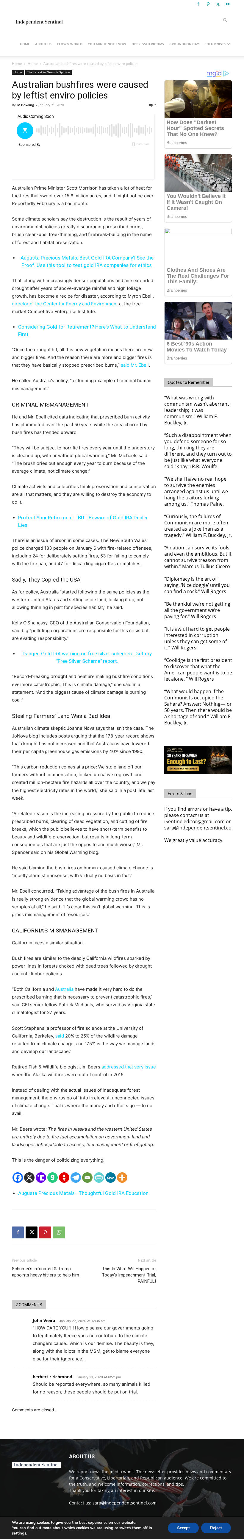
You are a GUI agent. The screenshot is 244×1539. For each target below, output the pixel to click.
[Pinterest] (208, 4)
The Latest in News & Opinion (48, 72)
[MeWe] (110, 1177)
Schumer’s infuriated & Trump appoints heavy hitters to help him (45, 1272)
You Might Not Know (107, 44)
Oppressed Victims (148, 44)
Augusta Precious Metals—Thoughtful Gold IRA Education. (84, 1193)
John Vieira (44, 1320)
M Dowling (25, 105)
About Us (43, 44)
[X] (217, 4)
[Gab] (52, 1177)
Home (25, 44)
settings (19, 1533)
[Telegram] (76, 1177)
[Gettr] (64, 1177)
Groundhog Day (184, 44)
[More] (122, 1177)
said (59, 1036)
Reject (216, 1528)
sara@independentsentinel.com (125, 1503)
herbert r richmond (52, 1376)
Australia (64, 989)
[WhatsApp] (59, 1232)
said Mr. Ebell (135, 365)
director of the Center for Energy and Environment (65, 304)
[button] (225, 20)
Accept (183, 1528)
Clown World (69, 44)
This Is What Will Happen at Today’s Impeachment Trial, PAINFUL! (129, 1275)
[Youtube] (227, 4)
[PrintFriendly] (99, 1177)
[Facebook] (198, 4)
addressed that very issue (128, 1067)
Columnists (215, 44)
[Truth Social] (41, 1177)
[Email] (87, 1177)
